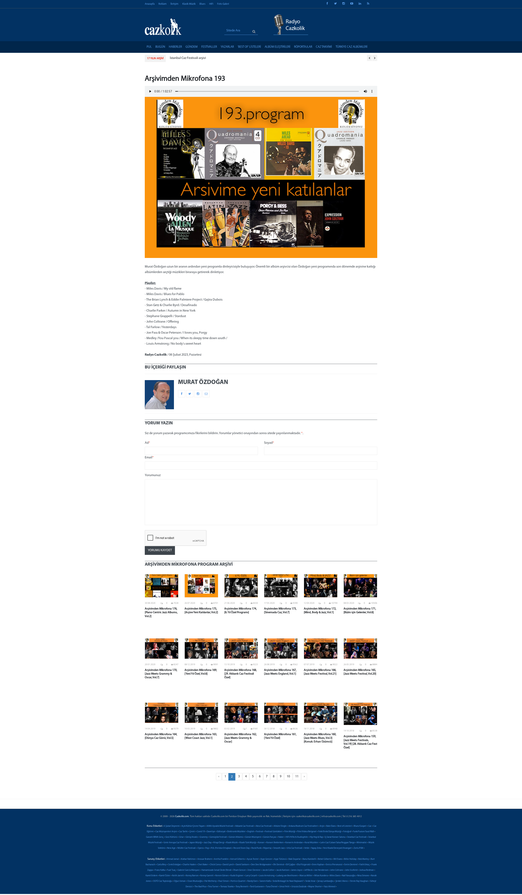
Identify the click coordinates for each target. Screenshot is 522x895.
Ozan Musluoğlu (195, 881)
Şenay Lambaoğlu (325, 881)
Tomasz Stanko (227, 887)
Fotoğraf (347, 832)
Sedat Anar (310, 881)
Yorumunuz (153, 475)
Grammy (204, 837)
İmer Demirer (254, 870)
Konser (261, 843)
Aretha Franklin (221, 859)
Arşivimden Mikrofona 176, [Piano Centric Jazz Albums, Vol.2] (161, 612)
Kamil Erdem (151, 876)
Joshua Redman (366, 870)
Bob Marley (363, 859)
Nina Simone (363, 876)
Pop (207, 848)
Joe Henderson (321, 870)
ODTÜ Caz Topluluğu (162, 881)
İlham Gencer (239, 870)
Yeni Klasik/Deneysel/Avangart (337, 848)
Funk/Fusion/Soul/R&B (363, 832)
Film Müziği (289, 832)
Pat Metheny (211, 881)
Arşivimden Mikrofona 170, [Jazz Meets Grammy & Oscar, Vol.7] (161, 674)
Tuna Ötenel (272, 887)
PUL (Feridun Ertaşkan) (221, 848)
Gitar (181, 837)
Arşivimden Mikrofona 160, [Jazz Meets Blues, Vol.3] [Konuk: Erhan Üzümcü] (320, 738)
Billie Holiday (350, 859)
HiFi (211, 4)
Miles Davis (335, 876)
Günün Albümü (236, 837)
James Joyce (296, 870)
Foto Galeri (223, 4)
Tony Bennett (242, 887)
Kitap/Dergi (218, 843)
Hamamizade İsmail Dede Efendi (216, 870)
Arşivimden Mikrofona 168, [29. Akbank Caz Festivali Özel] (240, 674)
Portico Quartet (238, 881)
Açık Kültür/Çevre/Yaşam (193, 826)
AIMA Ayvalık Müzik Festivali (220, 826)
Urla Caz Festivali (294, 848)
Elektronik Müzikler (236, 832)
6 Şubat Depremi (172, 826)
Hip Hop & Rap (316, 837)
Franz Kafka (160, 870)
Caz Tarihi (183, 832)
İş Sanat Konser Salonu (335, 837)
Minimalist (362, 843)
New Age (171, 848)
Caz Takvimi (324, 47)
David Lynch (228, 865)
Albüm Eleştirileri (277, 47)
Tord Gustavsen (257, 887)
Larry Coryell (251, 876)
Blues (202, 4)
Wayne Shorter (315, 887)
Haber (281, 837)
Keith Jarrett (178, 876)
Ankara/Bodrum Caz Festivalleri (303, 826)
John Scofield (351, 870)
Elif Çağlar (290, 865)
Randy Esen (252, 881)
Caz (369, 826)
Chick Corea (215, 865)
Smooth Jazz (279, 848)
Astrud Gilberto (237, 859)
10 (288, 776)
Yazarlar (227, 47)
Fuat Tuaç (171, 870)
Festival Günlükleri (273, 832)
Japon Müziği (195, 843)
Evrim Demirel (351, 865)
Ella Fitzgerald (303, 865)
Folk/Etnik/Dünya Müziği (329, 832)
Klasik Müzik (189, 4)
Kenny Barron (192, 876)
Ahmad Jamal (172, 859)
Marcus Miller (306, 876)
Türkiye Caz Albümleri (351, 47)
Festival (259, 832)
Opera (200, 848)
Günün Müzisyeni (253, 837)
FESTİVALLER (209, 47)
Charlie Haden (189, 865)
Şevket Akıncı (341, 881)
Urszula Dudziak (298, 887)
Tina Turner (213, 887)
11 (297, 776)
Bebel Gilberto (325, 859)
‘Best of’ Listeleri (249, 47)
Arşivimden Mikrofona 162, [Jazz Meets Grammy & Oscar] (240, 738)
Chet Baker (203, 865)
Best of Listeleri (344, 826)
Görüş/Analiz (192, 837)
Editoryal (221, 832)
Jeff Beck (308, 870)
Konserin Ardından (294, 843)
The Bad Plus (200, 887)
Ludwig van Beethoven (287, 876)
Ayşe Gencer (266, 859)
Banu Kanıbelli (309, 859)
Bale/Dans (331, 826)
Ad (147, 443)
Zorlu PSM (358, 848)
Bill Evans (338, 859)
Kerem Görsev (222, 876)
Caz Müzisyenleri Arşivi (166, 832)
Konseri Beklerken (274, 843)
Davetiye (211, 832)
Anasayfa (150, 4)
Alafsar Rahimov (188, 859)
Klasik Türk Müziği (247, 843)
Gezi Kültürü (171, 837)
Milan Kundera (321, 876)
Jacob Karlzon (282, 870)
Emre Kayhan (318, 865)
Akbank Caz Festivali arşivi (188, 58)
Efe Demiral (278, 865)
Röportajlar (303, 47)
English (250, 832)
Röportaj (267, 848)
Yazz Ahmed (329, 887)
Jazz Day (207, 843)
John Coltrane (336, 870)
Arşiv (322, 826)
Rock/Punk (256, 848)
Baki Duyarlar (295, 859)
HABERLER (175, 47)
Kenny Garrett (206, 876)
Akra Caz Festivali (264, 826)
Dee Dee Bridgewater (261, 865)
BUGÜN (160, 47)
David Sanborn (242, 865)
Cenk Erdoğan (174, 865)
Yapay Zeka (316, 848)
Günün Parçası (269, 837)
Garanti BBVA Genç (155, 837)
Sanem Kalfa (265, 881)
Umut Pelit (284, 887)
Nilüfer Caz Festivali (186, 848)
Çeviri (192, 832)
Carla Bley (161, 865)
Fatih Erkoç (364, 865)
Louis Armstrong (266, 876)
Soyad (269, 443)
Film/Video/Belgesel (306, 832)
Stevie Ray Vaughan (359, 881)
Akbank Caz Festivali (244, 826)
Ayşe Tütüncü (280, 859)
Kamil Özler (164, 876)
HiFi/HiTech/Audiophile (297, 837)
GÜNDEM (192, 47)
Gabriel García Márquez (189, 870)
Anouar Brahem (204, 859)
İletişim (174, 4)
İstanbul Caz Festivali (357, 837)
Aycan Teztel (253, 859)
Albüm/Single (280, 826)
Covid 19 (201, 832)
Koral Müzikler (311, 843)
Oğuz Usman (180, 881)
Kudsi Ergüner (236, 876)
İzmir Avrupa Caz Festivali (176, 843)
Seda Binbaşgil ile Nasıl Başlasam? (288, 881)
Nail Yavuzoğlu (348, 876)
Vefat (306, 848)
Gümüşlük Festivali (218, 837)
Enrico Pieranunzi (334, 865)
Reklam (162, 4)
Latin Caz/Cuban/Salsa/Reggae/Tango (337, 843)
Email (149, 457)
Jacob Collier (268, 870)
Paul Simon (223, 881)
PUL (149, 47)
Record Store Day (241, 848)
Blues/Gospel (360, 826)
